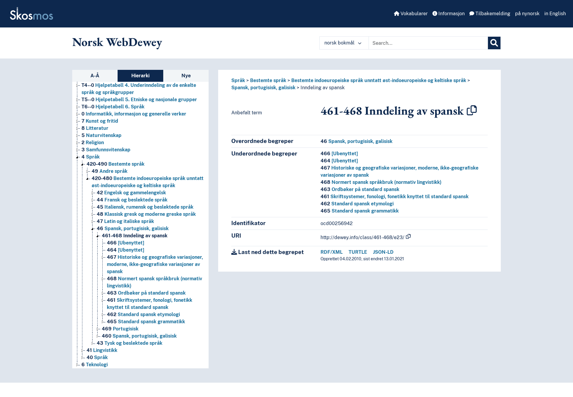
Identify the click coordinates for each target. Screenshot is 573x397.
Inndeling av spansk (134, 235)
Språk (90, 157)
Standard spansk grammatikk (146, 321)
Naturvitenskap (101, 135)
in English (555, 13)
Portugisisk (120, 329)
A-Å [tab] (94, 76)
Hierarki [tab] (140, 76)
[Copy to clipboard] (471, 110)
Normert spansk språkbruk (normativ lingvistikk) (381, 182)
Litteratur (94, 128)
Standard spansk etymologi (143, 314)
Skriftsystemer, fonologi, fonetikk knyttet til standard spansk (395, 196)
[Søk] (494, 43)
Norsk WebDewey (117, 42)
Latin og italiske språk (125, 221)
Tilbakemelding (492, 13)
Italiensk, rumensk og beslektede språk (145, 207)
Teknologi (94, 364)
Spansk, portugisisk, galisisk (133, 228)
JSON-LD (383, 252)
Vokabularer (413, 13)
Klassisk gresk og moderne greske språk (146, 214)
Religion (92, 142)
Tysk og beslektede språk (129, 343)
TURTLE (358, 252)
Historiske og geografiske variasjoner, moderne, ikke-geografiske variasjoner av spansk (155, 264)
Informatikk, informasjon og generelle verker (133, 114)
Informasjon (451, 13)
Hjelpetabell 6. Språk (112, 107)
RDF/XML (332, 252)
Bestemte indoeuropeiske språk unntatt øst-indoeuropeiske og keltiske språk (378, 80)
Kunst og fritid (99, 121)
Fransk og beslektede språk (132, 200)
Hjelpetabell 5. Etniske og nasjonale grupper (139, 99)
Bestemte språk (115, 164)
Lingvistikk (102, 350)
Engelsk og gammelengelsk (131, 193)
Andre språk (109, 171)
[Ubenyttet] (125, 243)
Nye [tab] (186, 76)
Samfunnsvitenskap (105, 150)
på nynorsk (527, 13)
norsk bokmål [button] (340, 43)
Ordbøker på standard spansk (146, 293)
